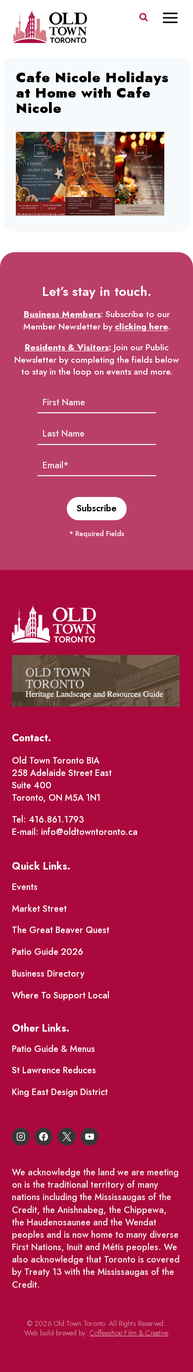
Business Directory (48, 973)
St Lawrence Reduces (54, 1070)
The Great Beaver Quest (60, 930)
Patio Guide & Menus (53, 1049)
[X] (67, 1137)
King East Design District (60, 1092)
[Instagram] (21, 1137)
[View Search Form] (143, 17)
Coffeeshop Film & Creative (129, 1333)
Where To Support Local (60, 995)
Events (25, 886)
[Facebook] (43, 1137)
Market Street (39, 908)
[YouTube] (89, 1137)
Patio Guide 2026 (47, 951)
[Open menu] (175, 17)
